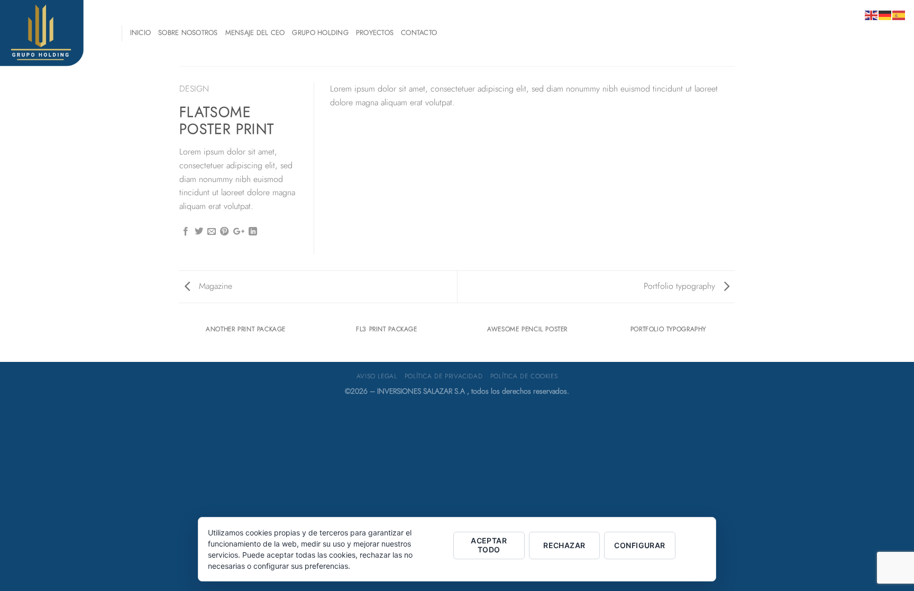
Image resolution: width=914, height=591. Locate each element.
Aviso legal (377, 376)
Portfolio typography (681, 286)
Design (194, 89)
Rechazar (564, 545)
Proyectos (375, 33)
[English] (872, 14)
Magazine (214, 286)
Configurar (639, 545)
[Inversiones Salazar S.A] (53, 33)
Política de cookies (524, 376)
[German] (885, 14)
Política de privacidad (443, 376)
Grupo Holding (320, 33)
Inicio (140, 33)
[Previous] (181, 339)
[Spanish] (899, 14)
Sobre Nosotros (188, 33)
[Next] (733, 339)
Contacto (419, 33)
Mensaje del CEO (255, 33)
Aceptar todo (489, 545)
